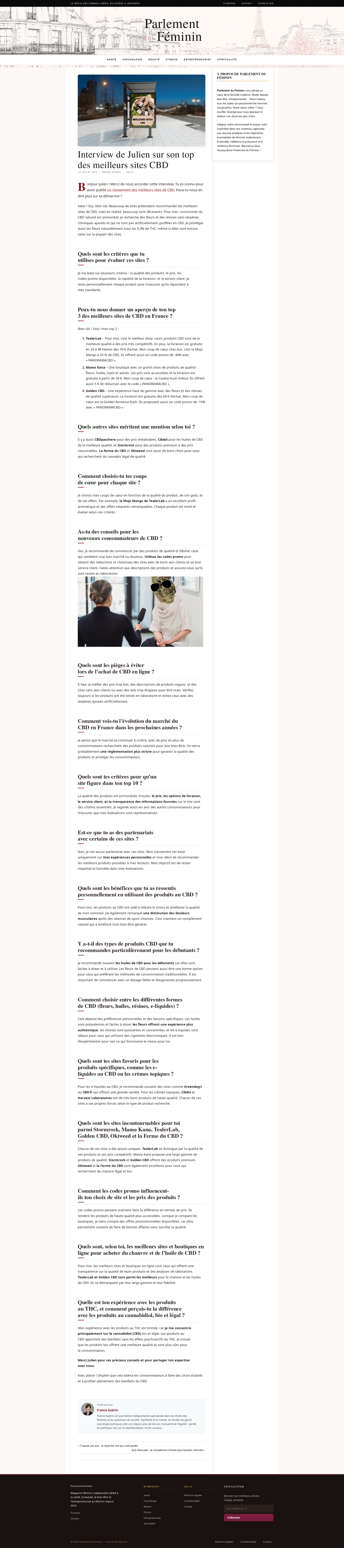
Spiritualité (227, 59)
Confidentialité (192, 1501)
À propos (229, 3)
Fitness (172, 59)
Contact (246, 3)
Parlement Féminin (172, 29)
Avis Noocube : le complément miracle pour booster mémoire (167, 1450)
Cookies (188, 1506)
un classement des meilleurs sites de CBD (140, 190)
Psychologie (132, 59)
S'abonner (234, 1517)
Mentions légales (193, 1495)
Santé (111, 59)
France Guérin (111, 172)
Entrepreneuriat (197, 59)
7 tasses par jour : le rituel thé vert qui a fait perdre (109, 1445)
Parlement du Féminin (81, 1486)
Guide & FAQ (265, 3)
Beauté (154, 59)
